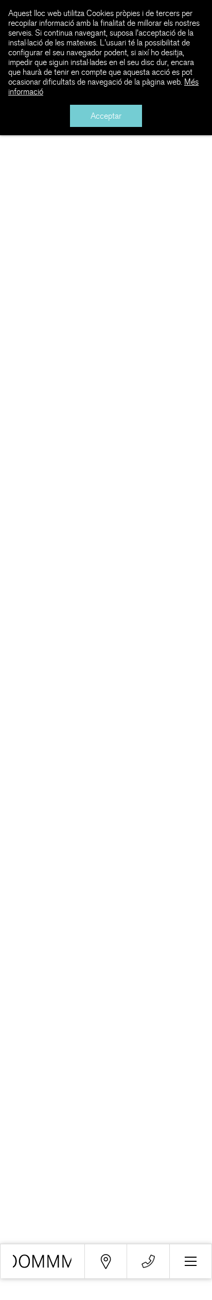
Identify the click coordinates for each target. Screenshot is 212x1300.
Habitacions (22, 1227)
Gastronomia (24, 1238)
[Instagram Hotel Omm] (148, 1147)
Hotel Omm (106, 159)
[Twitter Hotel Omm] (63, 1147)
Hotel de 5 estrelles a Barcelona (42, 1261)
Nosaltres (18, 1215)
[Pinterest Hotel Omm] (190, 1147)
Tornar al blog (45, 153)
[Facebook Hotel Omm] (21, 1147)
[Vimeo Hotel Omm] (106, 1147)
